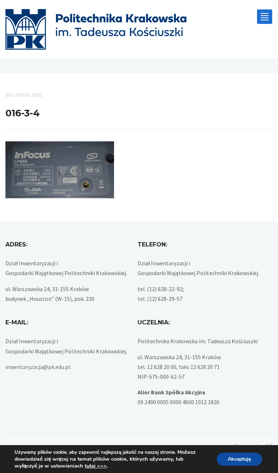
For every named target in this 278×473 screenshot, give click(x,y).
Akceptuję (239, 459)
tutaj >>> (96, 465)
